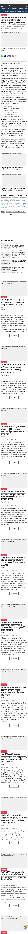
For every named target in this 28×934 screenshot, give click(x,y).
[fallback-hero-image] (6, 246)
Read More (14, 335)
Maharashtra (8, 211)
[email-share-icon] (13, 56)
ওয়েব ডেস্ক (3, 50)
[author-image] (2, 375)
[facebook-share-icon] (8, 56)
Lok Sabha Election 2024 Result (19, 211)
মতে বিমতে (14, 9)
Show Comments (14, 214)
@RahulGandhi (8, 111)
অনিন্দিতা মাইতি (6, 375)
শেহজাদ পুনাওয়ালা (5, 833)
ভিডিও (9, 9)
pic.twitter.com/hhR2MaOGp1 (13, 113)
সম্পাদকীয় (21, 9)
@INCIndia (15, 109)
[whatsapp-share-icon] (2, 56)
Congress (3, 211)
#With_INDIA (8, 109)
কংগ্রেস (14, 60)
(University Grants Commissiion (14, 896)
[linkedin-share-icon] (10, 56)
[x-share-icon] (5, 56)
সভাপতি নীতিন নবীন (11, 772)
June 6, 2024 (15, 116)
